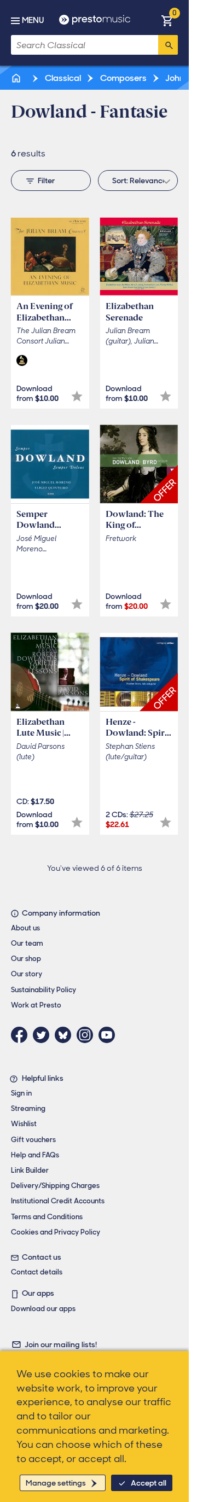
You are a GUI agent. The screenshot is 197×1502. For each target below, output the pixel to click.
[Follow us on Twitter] (44, 1035)
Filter (46, 180)
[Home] (17, 78)
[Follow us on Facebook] (22, 1035)
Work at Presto (36, 1005)
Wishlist (24, 1123)
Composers (123, 78)
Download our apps (43, 1308)
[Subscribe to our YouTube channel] (109, 1035)
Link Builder (30, 1170)
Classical (62, 78)
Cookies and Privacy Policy (55, 1232)
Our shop (26, 958)
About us (25, 928)
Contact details (36, 1272)
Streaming (28, 1108)
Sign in (21, 1093)
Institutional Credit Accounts (58, 1201)
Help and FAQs (35, 1155)
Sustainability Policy (43, 989)
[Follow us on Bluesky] (66, 1035)
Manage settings (56, 1483)
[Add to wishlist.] (77, 396)
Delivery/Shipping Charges (55, 1185)
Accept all (148, 1483)
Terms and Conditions (47, 1216)
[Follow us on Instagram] (88, 1035)
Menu (33, 20)
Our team (27, 943)
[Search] (168, 45)
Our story (26, 974)
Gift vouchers (33, 1139)
